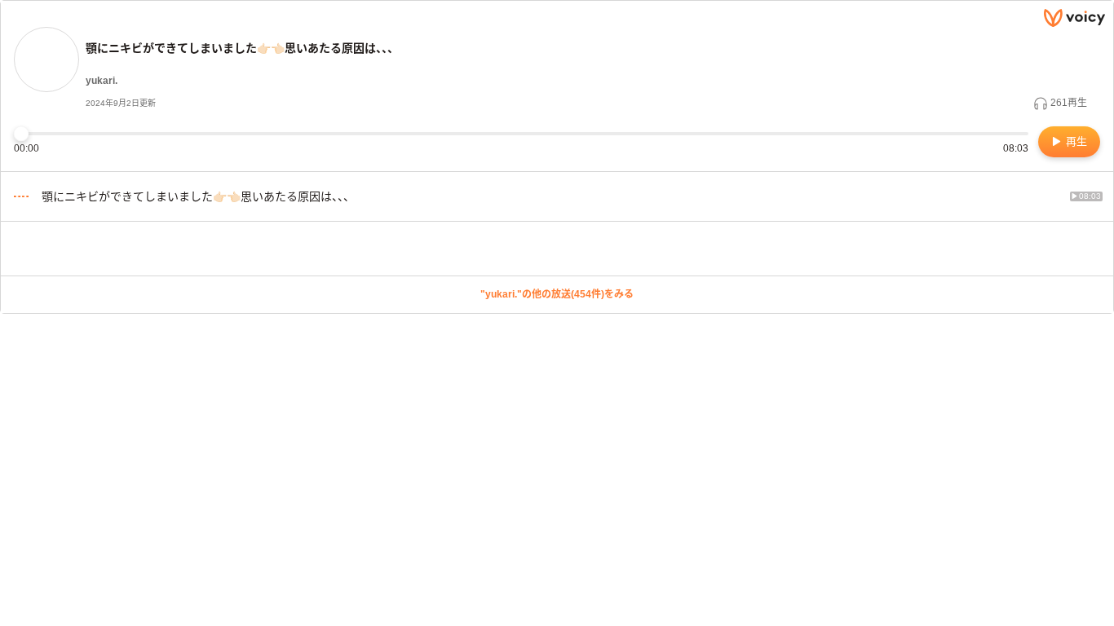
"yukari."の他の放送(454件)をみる (557, 294)
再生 (1075, 141)
